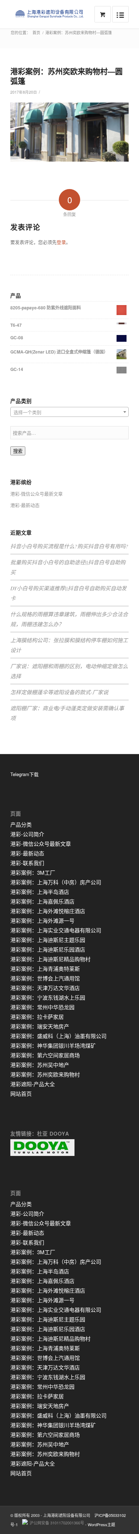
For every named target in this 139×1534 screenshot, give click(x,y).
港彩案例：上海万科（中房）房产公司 (55, 882)
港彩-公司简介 (27, 834)
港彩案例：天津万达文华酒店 (45, 987)
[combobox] (69, 412)
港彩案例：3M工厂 (32, 872)
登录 (61, 242)
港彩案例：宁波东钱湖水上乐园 (47, 997)
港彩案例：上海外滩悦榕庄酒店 (47, 911)
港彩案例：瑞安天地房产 (39, 1026)
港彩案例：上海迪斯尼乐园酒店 (47, 949)
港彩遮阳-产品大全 (32, 1084)
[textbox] (69, 412)
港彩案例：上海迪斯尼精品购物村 (50, 959)
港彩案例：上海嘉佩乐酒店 (42, 901)
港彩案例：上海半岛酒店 (39, 891)
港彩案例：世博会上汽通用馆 (45, 978)
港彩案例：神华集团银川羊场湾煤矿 (53, 1045)
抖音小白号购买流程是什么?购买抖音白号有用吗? (69, 546)
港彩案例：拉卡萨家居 (37, 1016)
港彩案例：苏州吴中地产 (39, 1064)
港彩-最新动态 (25, 505)
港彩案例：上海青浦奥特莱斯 (45, 968)
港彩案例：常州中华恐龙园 (42, 1007)
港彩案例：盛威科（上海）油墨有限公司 (58, 1036)
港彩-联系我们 (27, 863)
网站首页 (21, 1093)
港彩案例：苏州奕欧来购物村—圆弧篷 (66, 76)
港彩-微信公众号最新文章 (36, 493)
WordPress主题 (101, 1524)
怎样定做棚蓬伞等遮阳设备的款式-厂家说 (59, 692)
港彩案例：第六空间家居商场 (45, 1055)
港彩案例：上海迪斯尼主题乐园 (47, 939)
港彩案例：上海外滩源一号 (42, 920)
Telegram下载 (24, 774)
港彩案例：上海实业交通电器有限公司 (55, 930)
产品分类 (21, 824)
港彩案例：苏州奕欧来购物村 (45, 1074)
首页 (36, 32)
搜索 (17, 451)
